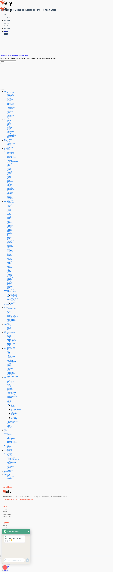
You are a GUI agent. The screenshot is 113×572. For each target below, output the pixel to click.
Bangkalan (9, 245)
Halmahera (10, 326)
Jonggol (9, 183)
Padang (9, 451)
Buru (8, 312)
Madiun (9, 262)
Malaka (9, 359)
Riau (5, 432)
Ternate (9, 328)
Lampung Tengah (11, 308)
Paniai (8, 402)
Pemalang (9, 226)
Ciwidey (9, 177)
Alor (8, 349)
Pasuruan (9, 274)
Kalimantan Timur (11, 299)
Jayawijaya (10, 389)
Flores (8, 353)
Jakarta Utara (10, 156)
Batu (8, 247)
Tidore (9, 330)
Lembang (9, 186)
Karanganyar (10, 216)
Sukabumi (9, 197)
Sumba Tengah (11, 373)
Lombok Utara (11, 343)
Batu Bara (9, 455)
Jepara (9, 214)
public (5, 430)
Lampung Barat (11, 356)
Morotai (9, 327)
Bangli (8, 122)
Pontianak (13, 292)
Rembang (9, 230)
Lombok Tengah (11, 340)
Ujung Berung (14, 161)
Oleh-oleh (6, 377)
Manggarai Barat (11, 361)
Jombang (9, 255)
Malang (9, 266)
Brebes (9, 209)
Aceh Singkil (10, 92)
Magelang (9, 222)
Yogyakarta (7, 474)
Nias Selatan (10, 466)
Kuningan (9, 185)
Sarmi (8, 424)
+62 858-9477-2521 (11, 499)
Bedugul (9, 123)
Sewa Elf (6, 25)
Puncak (9, 190)
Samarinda (13, 300)
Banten (5, 140)
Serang (9, 144)
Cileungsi (9, 172)
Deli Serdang (10, 458)
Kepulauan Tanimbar (12, 316)
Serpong (9, 145)
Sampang (9, 279)
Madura (9, 263)
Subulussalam (10, 115)
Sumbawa (9, 345)
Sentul (8, 194)
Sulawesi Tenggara (12, 442)
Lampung (6, 307)
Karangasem (10, 131)
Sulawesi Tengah (11, 441)
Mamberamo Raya (12, 394)
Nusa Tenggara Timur (9, 348)
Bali (4, 119)
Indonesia (6, 148)
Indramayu (10, 181)
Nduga (9, 401)
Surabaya (9, 285)
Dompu (9, 335)
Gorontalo (9, 434)
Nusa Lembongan (11, 135)
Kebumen (9, 217)
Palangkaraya (14, 298)
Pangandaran (10, 189)
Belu (8, 351)
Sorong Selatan (15, 416)
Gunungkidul (10, 477)
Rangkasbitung (11, 143)
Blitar (8, 249)
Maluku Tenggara (11, 320)
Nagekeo (9, 364)
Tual (8, 323)
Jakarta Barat (10, 152)
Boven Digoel (10, 383)
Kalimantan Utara (11, 302)
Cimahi (9, 173)
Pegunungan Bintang (12, 421)
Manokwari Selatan (16, 409)
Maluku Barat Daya (12, 318)
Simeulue (9, 114)
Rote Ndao (10, 367)
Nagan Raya (10, 111)
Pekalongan (10, 225)
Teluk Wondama (15, 420)
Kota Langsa (10, 104)
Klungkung (10, 132)
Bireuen (9, 96)
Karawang (9, 184)
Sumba (9, 371)
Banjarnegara (10, 202)
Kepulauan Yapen (11, 392)
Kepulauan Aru (11, 315)
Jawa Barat (6, 159)
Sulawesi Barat (11, 438)
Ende (8, 352)
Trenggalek (10, 286)
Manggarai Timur (11, 363)
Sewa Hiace (7, 28)
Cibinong (9, 171)
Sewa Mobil (7, 20)
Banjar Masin (14, 295)
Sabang (9, 278)
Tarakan (13, 303)
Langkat (9, 461)
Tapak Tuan (10, 118)
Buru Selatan (10, 314)
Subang (9, 196)
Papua (5, 379)
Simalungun (10, 470)
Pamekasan (10, 273)
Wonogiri (9, 241)
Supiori (9, 425)
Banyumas (9, 204)
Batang (9, 205)
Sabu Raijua (10, 368)
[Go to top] (0, 558)
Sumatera (6, 445)
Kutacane (9, 106)
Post (5, 429)
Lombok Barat (11, 339)
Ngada (9, 365)
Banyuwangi (10, 246)
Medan (9, 463)
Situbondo (10, 282)
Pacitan (9, 271)
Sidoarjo (9, 281)
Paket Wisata (7, 17)
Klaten (8, 220)
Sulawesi (6, 433)
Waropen (9, 426)
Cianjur (9, 169)
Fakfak (12, 405)
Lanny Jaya (10, 393)
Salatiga (9, 232)
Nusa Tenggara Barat (9, 332)
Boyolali (9, 208)
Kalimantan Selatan (12, 294)
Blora (8, 206)
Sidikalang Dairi (11, 469)
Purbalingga (10, 192)
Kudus (8, 221)
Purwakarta (10, 193)
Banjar (8, 164)
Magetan (9, 265)
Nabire (9, 400)
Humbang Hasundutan (13, 459)
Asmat (9, 380)
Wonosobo (10, 242)
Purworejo (9, 229)
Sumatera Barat (8, 450)
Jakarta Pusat (10, 153)
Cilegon (9, 126)
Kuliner (5, 306)
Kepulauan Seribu (11, 157)
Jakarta (6, 151)
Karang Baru (10, 103)
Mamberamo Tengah (12, 396)
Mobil (5, 331)
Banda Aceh (10, 94)
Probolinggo (10, 277)
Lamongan (10, 259)
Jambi (8, 447)
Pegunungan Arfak (15, 412)
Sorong (12, 414)
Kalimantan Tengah (12, 296)
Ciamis (9, 168)
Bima (8, 334)
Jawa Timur (7, 243)
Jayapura (9, 388)
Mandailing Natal (11, 462)
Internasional (7, 149)
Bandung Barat (11, 163)
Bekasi (9, 165)
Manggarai (10, 360)
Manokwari (13, 408)
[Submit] (0, 63)
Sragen (9, 236)
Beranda (5, 509)
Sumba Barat (10, 372)
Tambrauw (13, 417)
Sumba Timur (10, 375)
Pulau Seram (10, 322)
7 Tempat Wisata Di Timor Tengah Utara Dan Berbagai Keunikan (14, 55)
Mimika (9, 398)
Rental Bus (5, 528)
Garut (8, 180)
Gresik (9, 253)
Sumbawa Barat (11, 347)
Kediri (8, 257)
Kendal (9, 218)
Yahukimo (9, 428)
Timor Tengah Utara (12, 376)
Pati (8, 224)
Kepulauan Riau (7, 304)
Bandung (9, 160)
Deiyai (8, 384)
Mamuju (13, 440)
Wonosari (9, 478)
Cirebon (9, 175)
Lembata (9, 357)
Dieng (8, 213)
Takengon (9, 116)
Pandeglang (10, 141)
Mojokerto (10, 267)
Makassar (9, 436)
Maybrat (13, 410)
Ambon (9, 311)
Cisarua (9, 176)
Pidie (8, 112)
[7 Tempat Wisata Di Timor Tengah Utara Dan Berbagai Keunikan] (13, 52)
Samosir (9, 467)
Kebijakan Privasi (7, 516)
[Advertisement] (53, 76)
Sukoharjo (9, 237)
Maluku (5, 310)
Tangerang (10, 147)
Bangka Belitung (8, 139)
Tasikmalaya (10, 200)
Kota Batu (9, 258)
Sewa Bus (6, 23)
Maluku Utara (7, 324)
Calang (9, 98)
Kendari (12, 443)
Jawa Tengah (7, 201)
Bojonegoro (10, 250)
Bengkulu (9, 446)
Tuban (8, 287)
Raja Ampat (14, 413)
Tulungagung (10, 288)
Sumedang (10, 198)
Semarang (9, 233)
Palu (8, 437)
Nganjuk (9, 269)
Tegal (8, 238)
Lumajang (9, 261)
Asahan (9, 454)
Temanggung (10, 239)
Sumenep (9, 283)
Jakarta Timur (10, 155)
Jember (9, 254)
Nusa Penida (10, 136)
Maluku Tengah (11, 319)
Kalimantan (6, 290)
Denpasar (9, 127)
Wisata (5, 473)
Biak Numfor (10, 381)
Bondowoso (10, 251)
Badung (9, 120)
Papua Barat (10, 404)
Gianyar (9, 128)
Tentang (5, 511)
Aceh (5, 91)
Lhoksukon (10, 108)
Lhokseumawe (11, 107)
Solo (8, 234)
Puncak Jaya (10, 422)
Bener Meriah (10, 95)
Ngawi (8, 270)
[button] (5, 14)
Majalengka (10, 188)
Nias (8, 465)
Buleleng (9, 124)
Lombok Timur (11, 341)
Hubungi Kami (7, 514)
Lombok (9, 338)
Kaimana (13, 406)
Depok (9, 179)
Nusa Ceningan (11, 133)
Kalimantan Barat (11, 291)
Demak (9, 212)
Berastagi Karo (11, 457)
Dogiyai (9, 385)
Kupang (9, 336)
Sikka (8, 369)
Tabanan (9, 137)
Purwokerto (10, 228)
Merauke (9, 397)
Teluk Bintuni (14, 418)
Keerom (9, 390)
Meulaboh (9, 110)
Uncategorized (7, 471)
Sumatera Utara (8, 453)
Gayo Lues (10, 99)
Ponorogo (9, 275)
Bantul (8, 475)
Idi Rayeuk (9, 100)
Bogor (8, 167)
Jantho (9, 102)
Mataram (9, 344)
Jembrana (9, 130)
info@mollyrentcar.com (26, 499)
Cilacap (9, 210)
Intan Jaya (9, 387)
